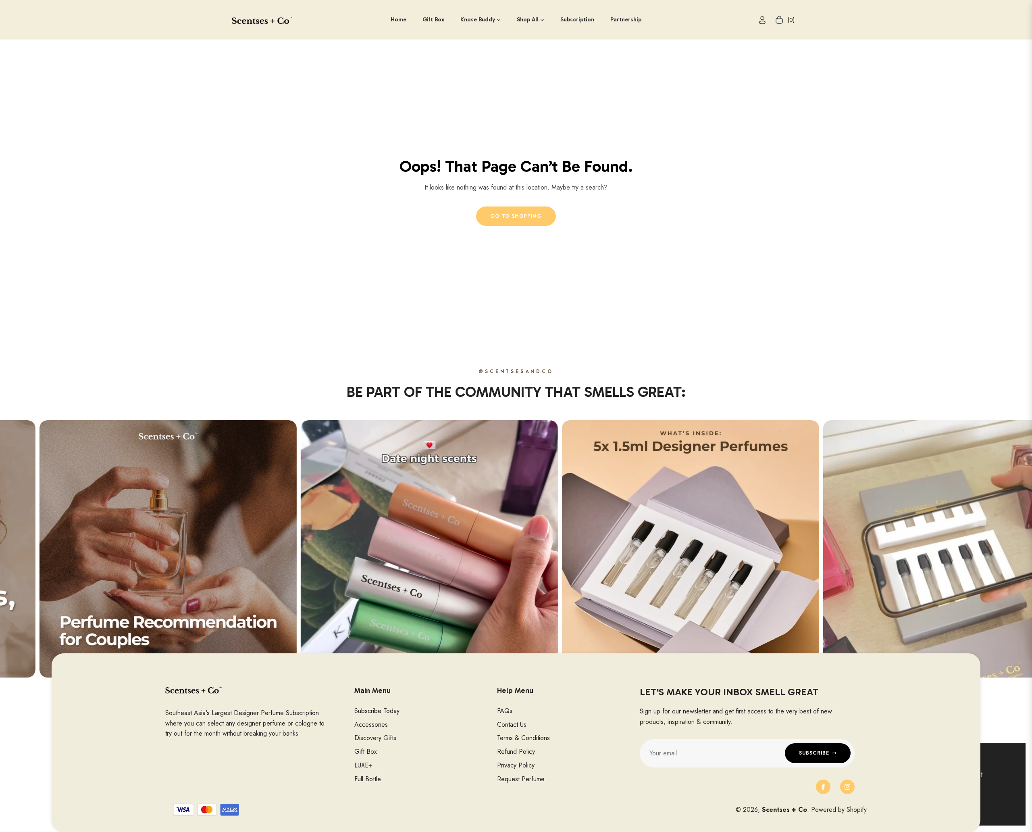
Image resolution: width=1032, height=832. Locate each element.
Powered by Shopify (839, 809)
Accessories (371, 724)
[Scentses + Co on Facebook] (823, 787)
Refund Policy (516, 751)
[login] (762, 20)
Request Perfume (521, 779)
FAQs (504, 710)
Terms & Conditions (523, 737)
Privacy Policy (516, 765)
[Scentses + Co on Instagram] (847, 787)
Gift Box (365, 751)
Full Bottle (367, 779)
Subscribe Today (376, 710)
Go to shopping (516, 216)
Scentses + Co (784, 809)
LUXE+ (363, 765)
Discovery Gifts (375, 737)
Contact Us (511, 724)
